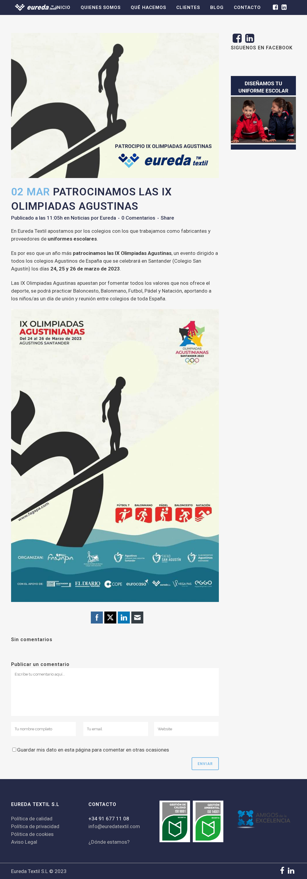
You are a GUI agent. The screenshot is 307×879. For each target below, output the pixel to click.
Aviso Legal (24, 842)
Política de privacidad (35, 826)
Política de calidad (31, 819)
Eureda (108, 218)
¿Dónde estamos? (109, 842)
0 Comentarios (138, 218)
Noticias (80, 218)
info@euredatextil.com (114, 826)
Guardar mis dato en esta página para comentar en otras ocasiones (93, 750)
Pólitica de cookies (32, 834)
